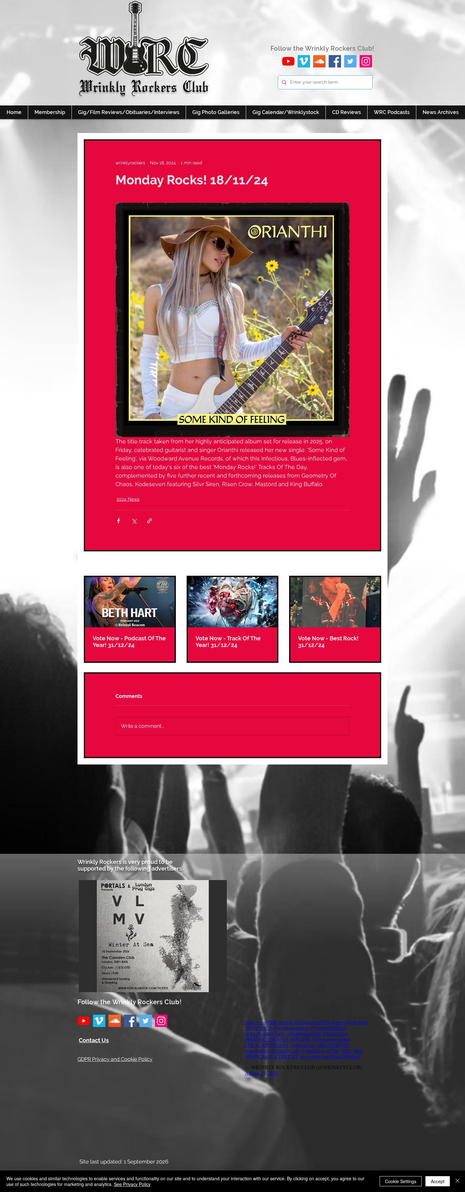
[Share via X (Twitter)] (134, 521)
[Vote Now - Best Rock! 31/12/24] (335, 602)
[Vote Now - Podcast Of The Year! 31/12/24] (130, 602)
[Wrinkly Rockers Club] (304, 61)
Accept (437, 1181)
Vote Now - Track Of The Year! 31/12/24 (228, 641)
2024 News (128, 499)
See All (374, 564)
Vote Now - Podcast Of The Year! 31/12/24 (129, 641)
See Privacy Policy (132, 1184)
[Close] (457, 1181)
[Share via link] (149, 521)
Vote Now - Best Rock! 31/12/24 (328, 641)
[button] (153, 936)
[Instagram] (366, 61)
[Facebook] (335, 61)
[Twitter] (350, 61)
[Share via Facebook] (118, 521)
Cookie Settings (400, 1181)
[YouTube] (288, 61)
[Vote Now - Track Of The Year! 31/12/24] (232, 602)
